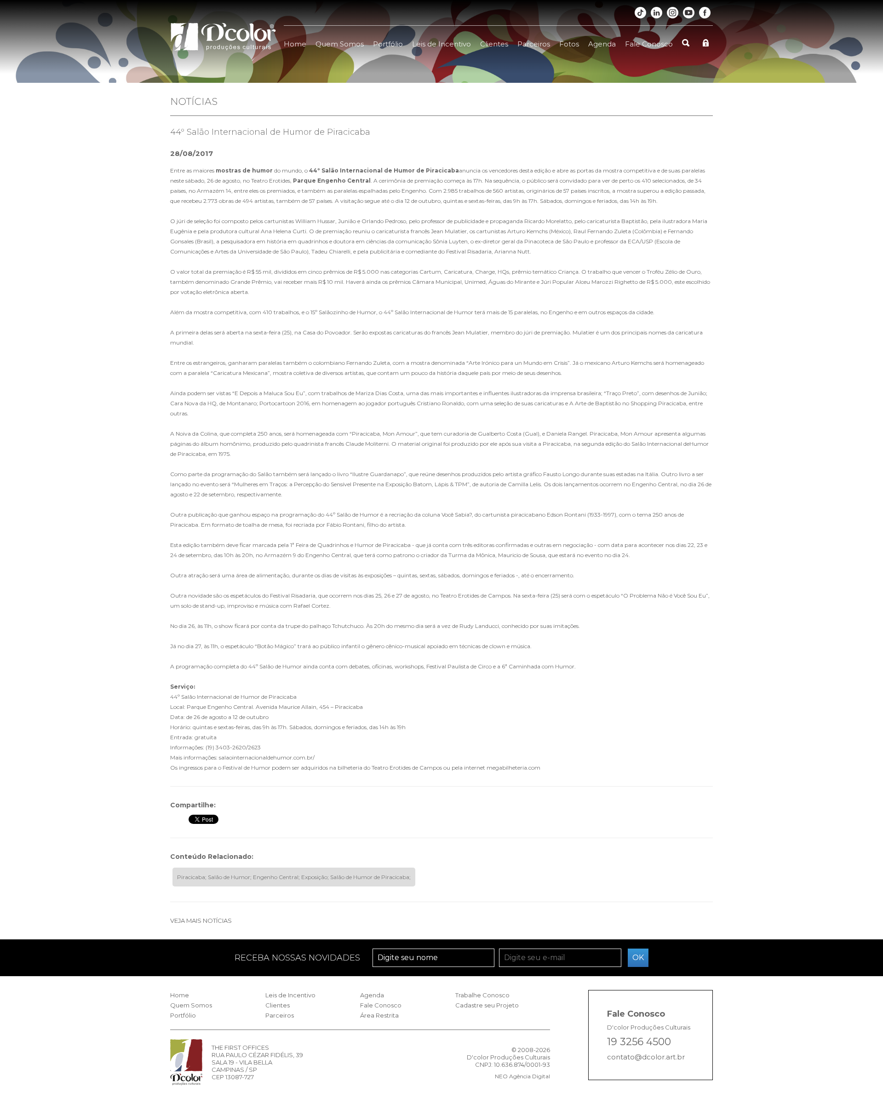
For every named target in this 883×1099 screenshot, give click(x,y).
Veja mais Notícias (201, 920)
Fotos (569, 44)
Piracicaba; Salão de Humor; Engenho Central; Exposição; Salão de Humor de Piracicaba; (294, 877)
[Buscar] (685, 38)
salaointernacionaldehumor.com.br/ (267, 757)
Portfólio (388, 44)
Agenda (602, 44)
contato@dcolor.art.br (646, 1057)
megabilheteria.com (513, 767)
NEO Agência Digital (522, 1076)
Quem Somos (339, 44)
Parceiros (533, 44)
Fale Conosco (649, 44)
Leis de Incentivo (441, 44)
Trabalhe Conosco (482, 995)
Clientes (494, 44)
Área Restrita (379, 1015)
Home (295, 44)
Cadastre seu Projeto (487, 1005)
